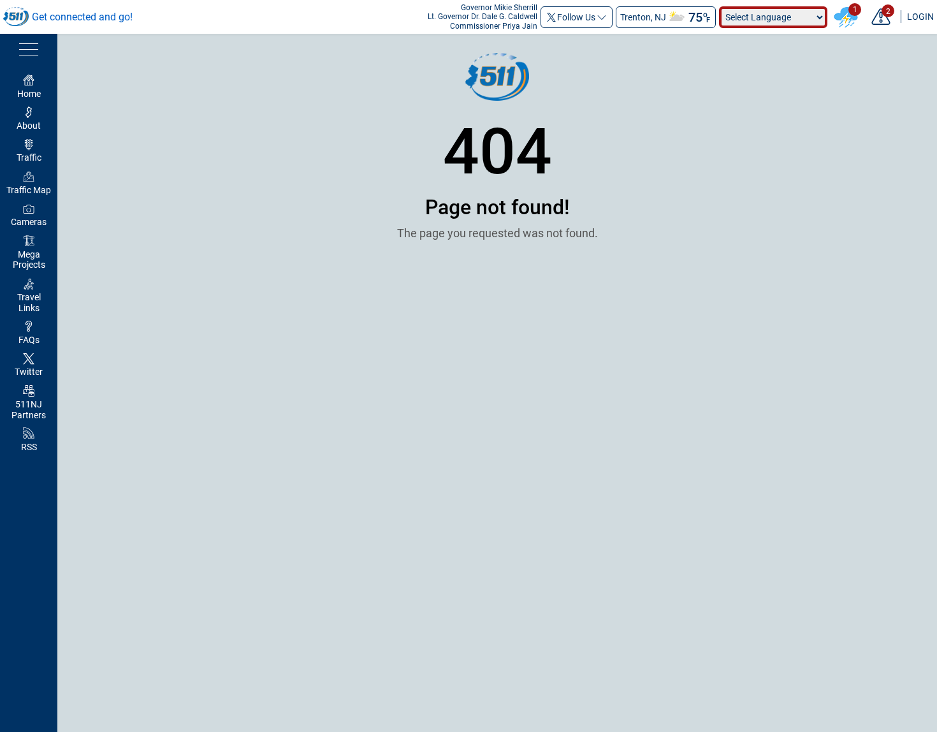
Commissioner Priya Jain (493, 26)
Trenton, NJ (643, 17)
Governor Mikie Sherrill (499, 7)
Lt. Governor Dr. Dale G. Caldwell (482, 16)
